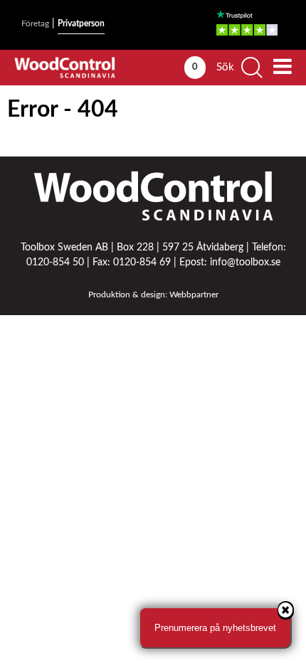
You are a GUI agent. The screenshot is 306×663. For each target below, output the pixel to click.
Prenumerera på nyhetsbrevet (215, 627)
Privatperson (81, 23)
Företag (35, 23)
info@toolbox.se (245, 262)
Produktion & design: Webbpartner (153, 294)
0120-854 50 (55, 262)
